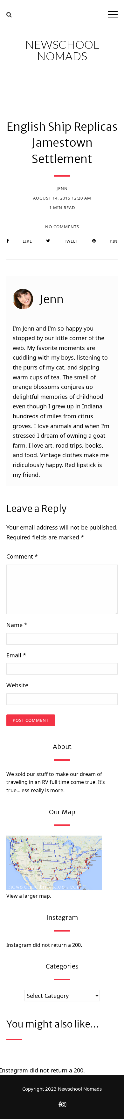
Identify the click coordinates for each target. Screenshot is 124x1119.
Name (16, 625)
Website (17, 685)
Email (16, 655)
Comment (22, 556)
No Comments (62, 226)
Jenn (62, 188)
